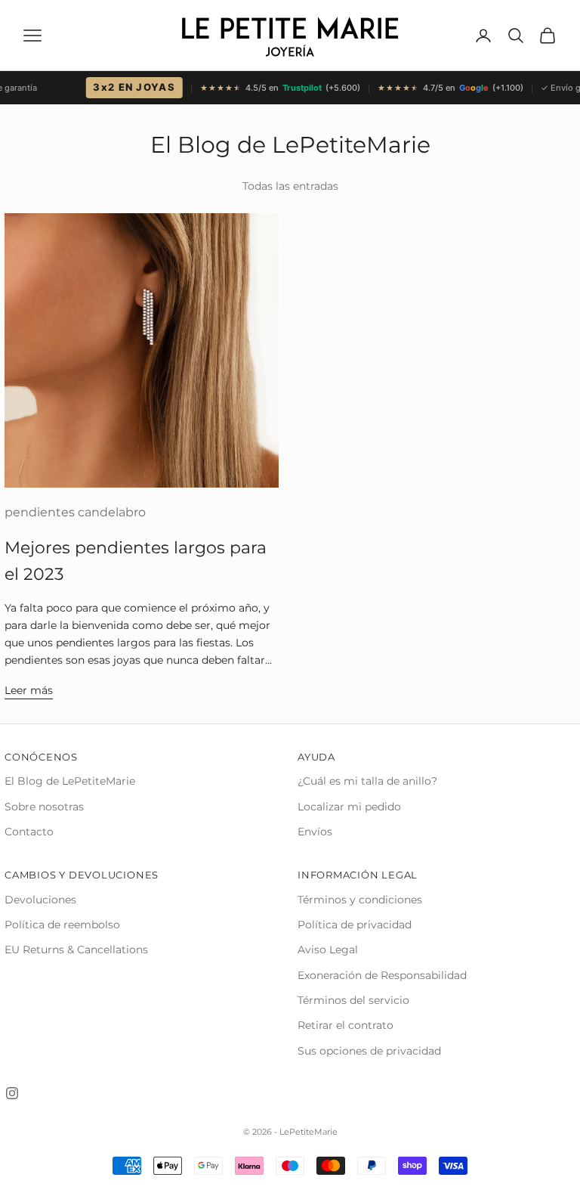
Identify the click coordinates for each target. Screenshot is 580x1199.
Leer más (29, 690)
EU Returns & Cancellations (76, 949)
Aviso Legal (328, 949)
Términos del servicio (353, 1000)
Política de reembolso (62, 924)
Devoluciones (40, 899)
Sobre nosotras (44, 806)
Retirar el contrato (345, 1025)
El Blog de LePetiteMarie (70, 781)
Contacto (29, 831)
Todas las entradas (290, 186)
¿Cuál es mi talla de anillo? (367, 781)
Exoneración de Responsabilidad (382, 975)
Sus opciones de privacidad (369, 1051)
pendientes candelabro (75, 512)
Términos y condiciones (360, 899)
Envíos (315, 831)
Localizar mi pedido (349, 806)
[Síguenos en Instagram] (12, 1093)
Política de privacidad (355, 924)
